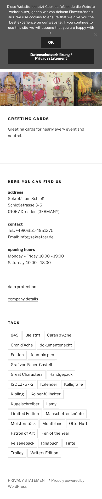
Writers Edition (44, 453)
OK (51, 42)
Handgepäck (60, 374)
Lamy (51, 404)
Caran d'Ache (59, 335)
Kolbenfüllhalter (46, 394)
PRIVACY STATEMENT (27, 480)
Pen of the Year (55, 433)
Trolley (17, 453)
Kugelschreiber (25, 404)
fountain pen (42, 354)
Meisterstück (23, 423)
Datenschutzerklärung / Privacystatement (51, 56)
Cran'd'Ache (22, 345)
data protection (22, 286)
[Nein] (95, 34)
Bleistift (32, 335)
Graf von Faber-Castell (31, 364)
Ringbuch (50, 443)
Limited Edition (25, 413)
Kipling (17, 394)
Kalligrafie (73, 384)
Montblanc (52, 423)
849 (15, 335)
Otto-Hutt (78, 423)
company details (23, 299)
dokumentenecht (56, 345)
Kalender (48, 384)
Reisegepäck (22, 443)
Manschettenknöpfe (65, 413)
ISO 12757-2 (22, 384)
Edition (17, 354)
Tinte (70, 443)
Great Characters (27, 374)
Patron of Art (23, 433)
